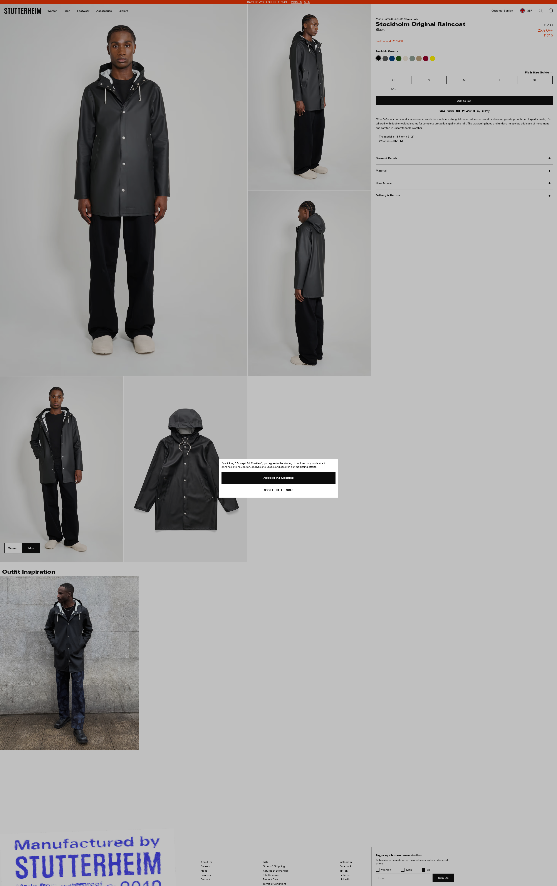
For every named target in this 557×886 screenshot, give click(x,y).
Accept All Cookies (278, 478)
